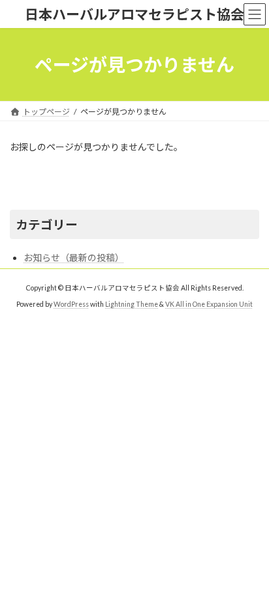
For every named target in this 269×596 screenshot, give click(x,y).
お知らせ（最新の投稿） (74, 257)
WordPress (71, 304)
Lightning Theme (131, 304)
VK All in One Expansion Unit (209, 304)
